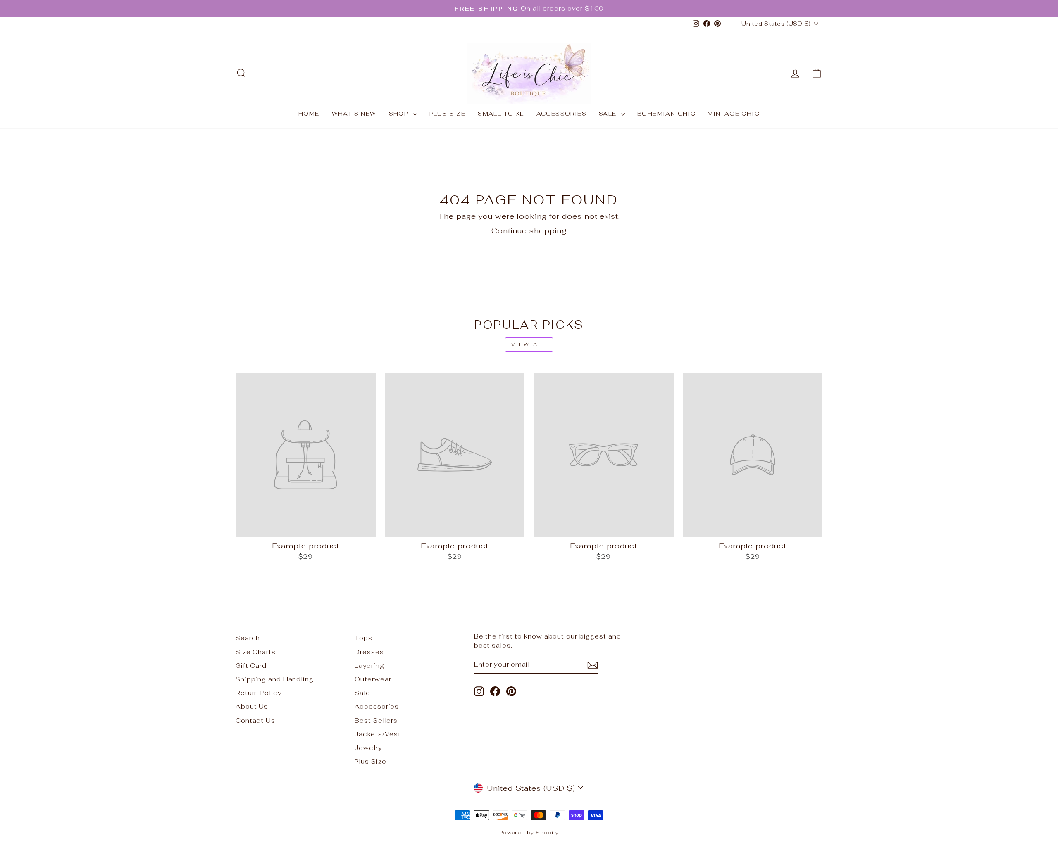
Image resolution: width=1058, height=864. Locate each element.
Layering (369, 665)
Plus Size (447, 113)
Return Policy (259, 693)
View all (529, 344)
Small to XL (501, 113)
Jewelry (368, 748)
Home (308, 113)
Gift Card (251, 665)
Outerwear (373, 679)
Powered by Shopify (529, 832)
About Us (252, 706)
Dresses (369, 652)
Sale (609, 113)
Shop (400, 113)
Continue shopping (529, 230)
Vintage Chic (734, 113)
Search (248, 638)
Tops (363, 638)
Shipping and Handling (275, 679)
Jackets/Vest (378, 734)
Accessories (561, 113)
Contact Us (255, 720)
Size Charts (256, 652)
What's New (354, 113)
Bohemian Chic (666, 113)
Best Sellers (376, 720)
